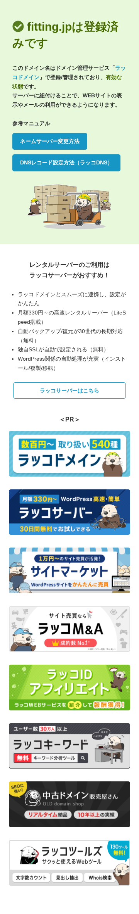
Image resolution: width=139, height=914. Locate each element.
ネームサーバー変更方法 (50, 141)
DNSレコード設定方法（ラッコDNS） (66, 162)
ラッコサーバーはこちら (69, 390)
